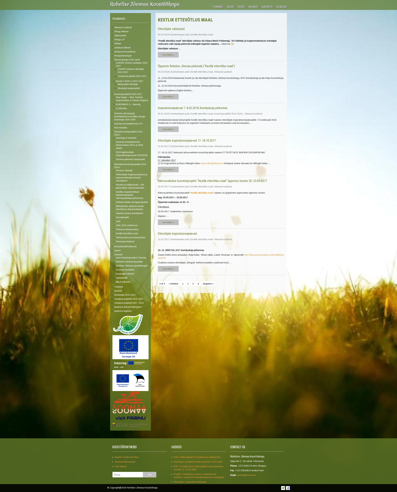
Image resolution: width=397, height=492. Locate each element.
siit (232, 44)
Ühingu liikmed (121, 31)
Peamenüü (218, 7)
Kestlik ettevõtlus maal (127, 233)
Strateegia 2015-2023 (125, 295)
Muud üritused (123, 282)
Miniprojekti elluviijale (128, 84)
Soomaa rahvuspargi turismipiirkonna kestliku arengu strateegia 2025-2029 (129, 116)
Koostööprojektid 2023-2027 (128, 94)
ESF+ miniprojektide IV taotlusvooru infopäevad (197, 457)
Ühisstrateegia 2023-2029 (127, 59)
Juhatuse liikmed (122, 47)
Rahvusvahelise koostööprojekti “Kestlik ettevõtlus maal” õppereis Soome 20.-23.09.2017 (212, 181)
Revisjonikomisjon (123, 55)
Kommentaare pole (180, 34)
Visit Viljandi (121, 466)
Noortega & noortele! (126, 138)
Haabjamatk (121, 278)
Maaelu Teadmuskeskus (127, 457)
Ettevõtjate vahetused (171, 29)
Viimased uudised (123, 27)
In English (281, 7)
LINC (118, 221)
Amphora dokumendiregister (128, 307)
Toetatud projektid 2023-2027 (132, 76)
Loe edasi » (168, 55)
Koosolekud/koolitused (125, 246)
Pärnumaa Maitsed (125, 241)
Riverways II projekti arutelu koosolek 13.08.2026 (198, 462)
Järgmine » (208, 283)
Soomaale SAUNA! (125, 274)
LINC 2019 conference (127, 225)
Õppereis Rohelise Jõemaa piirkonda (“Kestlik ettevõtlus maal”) (196, 66)
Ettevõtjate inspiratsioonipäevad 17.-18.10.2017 (187, 140)
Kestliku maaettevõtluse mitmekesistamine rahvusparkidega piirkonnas (129, 195)
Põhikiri (117, 43)
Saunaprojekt (122, 217)
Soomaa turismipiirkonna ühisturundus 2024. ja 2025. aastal (130, 145)
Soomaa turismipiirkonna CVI (128, 123)
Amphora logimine (123, 311)
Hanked (118, 291)
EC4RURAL (121, 108)
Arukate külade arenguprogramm (132, 202)
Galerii (230, 7)
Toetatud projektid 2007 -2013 (129, 303)
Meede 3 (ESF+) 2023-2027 (129, 81)
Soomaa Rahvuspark (125, 462)
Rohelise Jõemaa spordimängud (132, 265)
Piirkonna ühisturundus (127, 229)
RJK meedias (120, 127)
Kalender (253, 7)
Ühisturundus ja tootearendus (130, 237)
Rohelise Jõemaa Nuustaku (129, 261)
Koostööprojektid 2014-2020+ (228, 113)
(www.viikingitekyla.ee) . (212, 163)
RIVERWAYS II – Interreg (128, 104)
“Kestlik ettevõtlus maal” (202, 193)
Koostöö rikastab (124, 170)
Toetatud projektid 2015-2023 (128, 299)
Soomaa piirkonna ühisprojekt (130, 159)
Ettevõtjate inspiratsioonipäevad (177, 233)
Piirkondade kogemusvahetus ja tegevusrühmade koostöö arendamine (131, 177)
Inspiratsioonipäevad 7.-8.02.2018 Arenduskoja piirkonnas (192, 108)
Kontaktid (267, 7)
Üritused (118, 254)
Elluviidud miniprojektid (129, 88)
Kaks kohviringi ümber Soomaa (131, 257)
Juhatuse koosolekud (124, 51)
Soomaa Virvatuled (125, 269)
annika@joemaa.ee (246, 475)
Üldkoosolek (120, 35)
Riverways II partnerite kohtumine (190, 482)
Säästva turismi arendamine (129, 213)
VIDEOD (241, 7)
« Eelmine (173, 283)
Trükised (118, 287)
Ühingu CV (119, 39)
